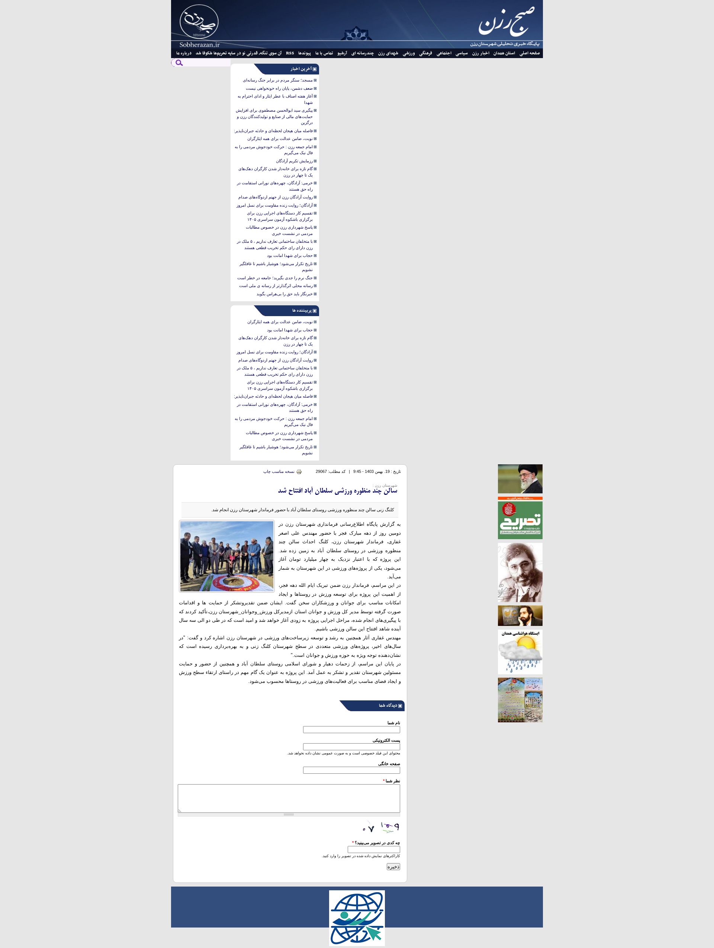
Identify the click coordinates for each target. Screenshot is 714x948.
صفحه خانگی (389, 763)
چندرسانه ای (362, 53)
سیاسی (462, 53)
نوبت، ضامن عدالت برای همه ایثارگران (280, 138)
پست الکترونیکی (386, 740)
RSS (290, 53)
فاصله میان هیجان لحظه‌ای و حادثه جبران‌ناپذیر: (273, 130)
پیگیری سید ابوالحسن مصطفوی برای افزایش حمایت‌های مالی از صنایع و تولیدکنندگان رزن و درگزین (274, 116)
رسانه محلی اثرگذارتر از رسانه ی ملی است (276, 285)
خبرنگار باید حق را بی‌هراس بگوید (285, 294)
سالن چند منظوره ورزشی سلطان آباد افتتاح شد (337, 491)
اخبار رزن (480, 53)
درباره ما (184, 53)
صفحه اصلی (530, 53)
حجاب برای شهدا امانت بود (290, 255)
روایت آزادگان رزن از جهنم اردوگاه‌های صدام (275, 197)
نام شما (393, 722)
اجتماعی (444, 53)
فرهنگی (425, 53)
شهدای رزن (388, 53)
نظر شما (391, 781)
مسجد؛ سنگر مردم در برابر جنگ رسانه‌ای (278, 80)
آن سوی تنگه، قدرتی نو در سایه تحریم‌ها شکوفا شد (239, 53)
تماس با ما (324, 53)
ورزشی (409, 53)
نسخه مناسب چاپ (279, 471)
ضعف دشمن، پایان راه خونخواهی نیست (279, 88)
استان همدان (504, 53)
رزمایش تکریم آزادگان (294, 161)
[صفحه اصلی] (357, 47)
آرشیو (342, 53)
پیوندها (304, 53)
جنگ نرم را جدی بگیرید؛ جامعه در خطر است (275, 278)
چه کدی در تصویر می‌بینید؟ (376, 842)
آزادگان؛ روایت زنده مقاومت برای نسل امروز (275, 205)
